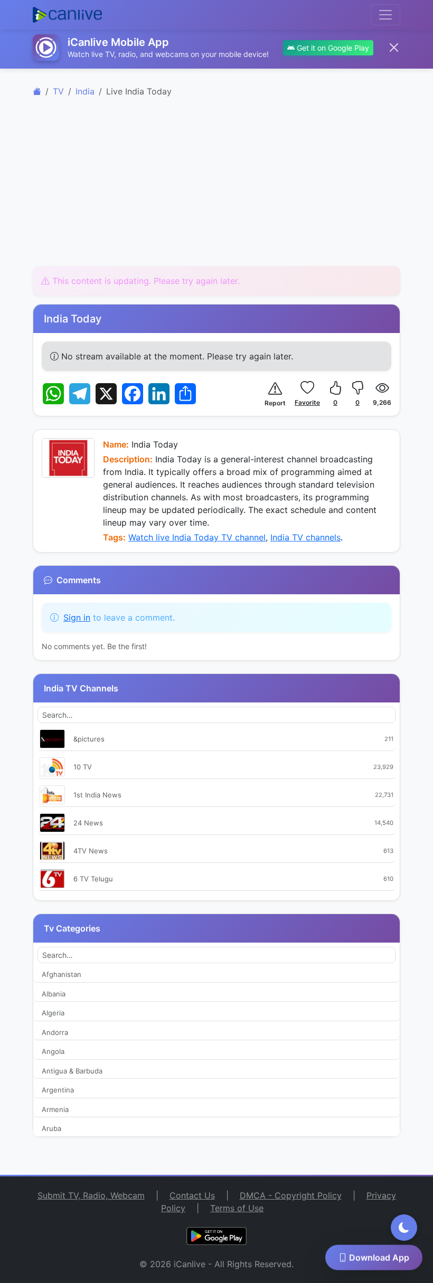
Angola (53, 1051)
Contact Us (192, 1195)
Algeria (53, 1013)
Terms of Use (236, 1208)
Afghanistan (61, 974)
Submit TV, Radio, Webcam (91, 1195)
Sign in (76, 617)
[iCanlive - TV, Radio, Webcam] (67, 14)
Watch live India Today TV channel (197, 537)
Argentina (58, 1090)
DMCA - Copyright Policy (291, 1195)
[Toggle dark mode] (404, 1227)
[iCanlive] (37, 91)
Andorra (55, 1032)
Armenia (55, 1109)
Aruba (51, 1128)
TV (58, 91)
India (85, 91)
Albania (53, 994)
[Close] (394, 47)
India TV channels (305, 537)
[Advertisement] (216, 188)
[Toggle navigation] (385, 14)
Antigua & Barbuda (72, 1071)
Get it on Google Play (332, 47)
